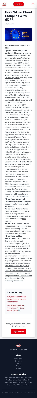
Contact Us (18, 361)
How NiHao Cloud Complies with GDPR (18, 382)
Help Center (18, 358)
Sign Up (19, 4)
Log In (18, 368)
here (26, 53)
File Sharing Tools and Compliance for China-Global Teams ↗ (16, 308)
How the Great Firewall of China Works (18, 377)
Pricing (18, 366)
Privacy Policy (21, 393)
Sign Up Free (18, 331)
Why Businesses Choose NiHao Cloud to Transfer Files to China (16, 299)
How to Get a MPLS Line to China (18, 385)
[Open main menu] (32, 4)
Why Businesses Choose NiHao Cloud (18, 380)
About (18, 363)
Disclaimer (31, 393)
